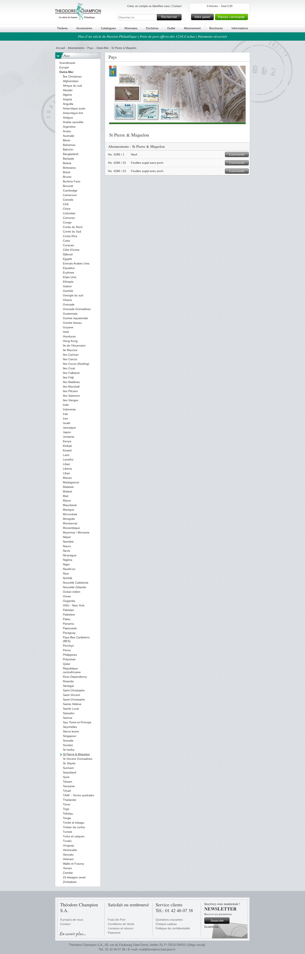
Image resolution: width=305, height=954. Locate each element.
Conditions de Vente (121, 924)
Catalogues (108, 28)
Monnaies (130, 28)
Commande (236, 154)
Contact (177, 6)
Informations (240, 28)
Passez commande (231, 17)
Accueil (60, 48)
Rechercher (169, 17)
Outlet (171, 28)
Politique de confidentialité (173, 928)
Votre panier (202, 17)
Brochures (216, 28)
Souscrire (216, 920)
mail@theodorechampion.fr (157, 949)
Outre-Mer (102, 48)
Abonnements (76, 48)
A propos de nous (71, 919)
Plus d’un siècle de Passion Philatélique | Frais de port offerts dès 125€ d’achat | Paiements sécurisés (152, 36)
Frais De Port (116, 919)
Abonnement (192, 28)
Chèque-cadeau (166, 924)
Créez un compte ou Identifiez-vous (148, 6)
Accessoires (84, 28)
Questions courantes (169, 919)
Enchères (152, 28)
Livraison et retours (120, 928)
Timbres (62, 28)
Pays (90, 48)
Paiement (114, 932)
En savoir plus (211, 926)
